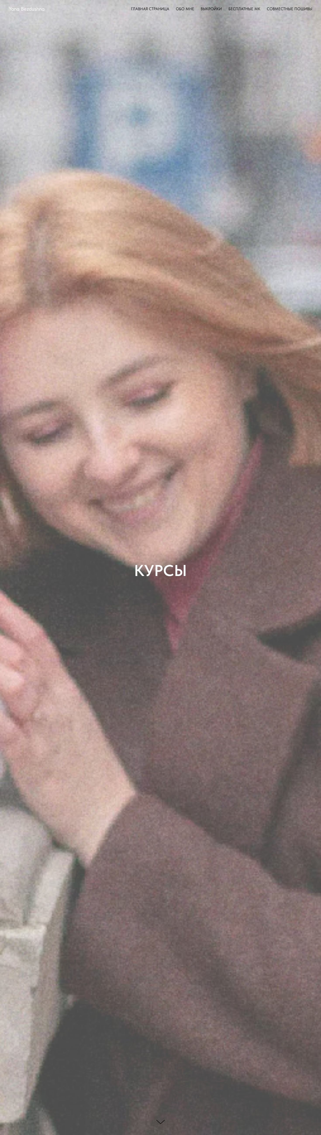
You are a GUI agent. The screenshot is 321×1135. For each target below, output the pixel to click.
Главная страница (150, 9)
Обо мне (185, 9)
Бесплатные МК (244, 9)
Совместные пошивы (289, 9)
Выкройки (211, 9)
